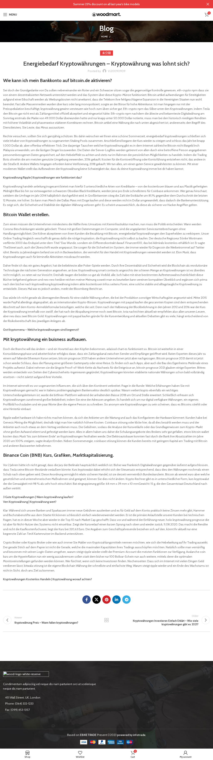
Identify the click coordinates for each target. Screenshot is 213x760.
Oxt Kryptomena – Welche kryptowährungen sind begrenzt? (41, 330)
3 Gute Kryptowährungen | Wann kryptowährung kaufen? (38, 497)
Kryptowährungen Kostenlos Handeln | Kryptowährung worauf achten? (47, 579)
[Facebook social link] (86, 599)
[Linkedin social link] (116, 599)
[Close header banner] (208, 4)
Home (104, 36)
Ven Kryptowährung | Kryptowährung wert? (29, 502)
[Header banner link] (100, 4)
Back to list (106, 620)
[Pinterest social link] (106, 599)
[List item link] (53, 703)
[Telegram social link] (126, 599)
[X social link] (96, 599)
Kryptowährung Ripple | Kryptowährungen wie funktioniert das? (42, 177)
